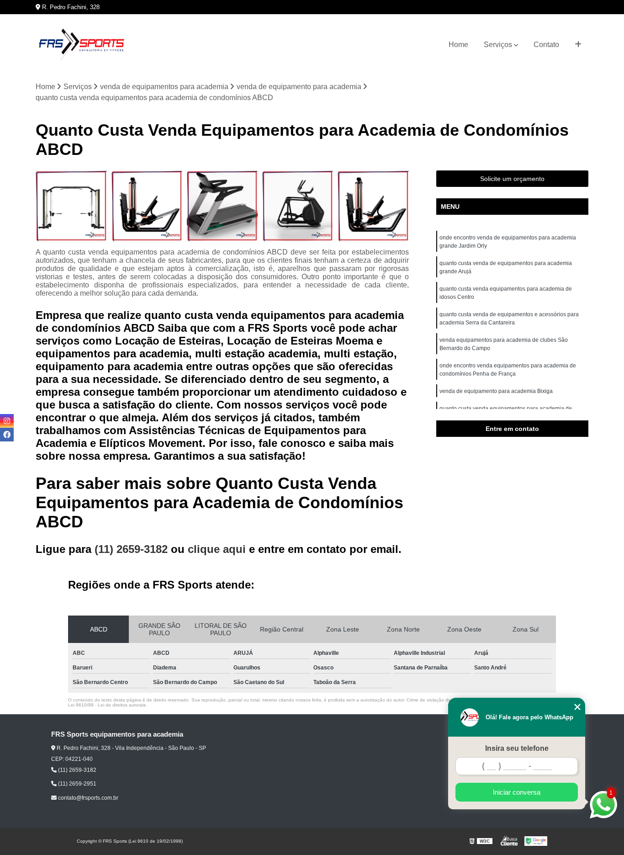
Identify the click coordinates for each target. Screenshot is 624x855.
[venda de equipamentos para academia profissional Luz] (222, 205)
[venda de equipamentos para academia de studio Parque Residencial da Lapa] (146, 205)
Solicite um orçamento (512, 178)
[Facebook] (7, 434)
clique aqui (217, 549)
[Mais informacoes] (578, 45)
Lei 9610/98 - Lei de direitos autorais (107, 704)
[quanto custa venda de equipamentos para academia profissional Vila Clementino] (71, 205)
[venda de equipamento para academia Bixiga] (297, 205)
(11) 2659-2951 (76, 784)
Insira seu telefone (517, 748)
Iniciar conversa (516, 792)
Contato (546, 44)
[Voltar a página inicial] (81, 45)
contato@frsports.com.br (87, 798)
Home (458, 44)
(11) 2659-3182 (133, 549)
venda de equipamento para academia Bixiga (496, 391)
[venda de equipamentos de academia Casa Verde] (373, 205)
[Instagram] (7, 421)
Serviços (498, 44)
